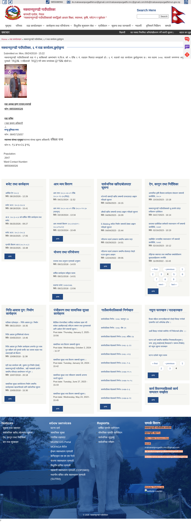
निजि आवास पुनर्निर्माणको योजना (17, 334)
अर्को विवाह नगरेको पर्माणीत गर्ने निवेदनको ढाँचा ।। (167, 331)
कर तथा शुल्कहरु (11, 442)
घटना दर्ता (55, 428)
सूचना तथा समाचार (11, 428)
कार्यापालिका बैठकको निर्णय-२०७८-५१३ (116, 354)
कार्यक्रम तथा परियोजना (57, 25)
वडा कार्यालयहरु (34, 25)
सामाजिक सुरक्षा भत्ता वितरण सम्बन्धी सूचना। (69, 393)
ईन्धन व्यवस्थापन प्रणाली (62, 451)
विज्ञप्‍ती (114, 32)
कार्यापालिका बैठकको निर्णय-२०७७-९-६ (115, 389)
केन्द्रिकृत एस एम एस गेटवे (62, 456)
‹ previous (169, 269)
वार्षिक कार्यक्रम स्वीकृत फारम (64, 273)
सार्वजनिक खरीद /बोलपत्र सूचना (18, 432)
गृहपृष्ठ (8, 25)
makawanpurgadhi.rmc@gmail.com (162, 447)
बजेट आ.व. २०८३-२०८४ (15, 205)
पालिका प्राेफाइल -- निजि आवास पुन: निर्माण (22, 322)
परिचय (19, 25)
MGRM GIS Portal (61, 442)
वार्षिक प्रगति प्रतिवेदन (108, 428)
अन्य (9, 256)
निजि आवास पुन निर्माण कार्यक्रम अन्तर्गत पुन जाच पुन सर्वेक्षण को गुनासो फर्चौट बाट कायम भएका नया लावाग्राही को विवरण (24, 349)
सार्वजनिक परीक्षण (106, 442)
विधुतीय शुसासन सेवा (84, 25)
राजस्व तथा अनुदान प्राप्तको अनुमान (66, 261)
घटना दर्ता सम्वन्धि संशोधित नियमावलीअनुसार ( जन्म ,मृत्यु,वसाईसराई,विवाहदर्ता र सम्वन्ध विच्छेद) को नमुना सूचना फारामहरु (166, 343)
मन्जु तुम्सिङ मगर (11, 129)
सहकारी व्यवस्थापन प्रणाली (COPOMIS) (70, 470)
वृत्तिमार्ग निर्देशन (153, 25)
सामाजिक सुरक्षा (58, 432)
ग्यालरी (138, 25)
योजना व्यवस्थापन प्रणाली (62, 460)
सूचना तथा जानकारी (121, 25)
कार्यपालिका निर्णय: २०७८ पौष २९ (113, 328)
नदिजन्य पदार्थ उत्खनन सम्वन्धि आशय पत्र (117, 239)
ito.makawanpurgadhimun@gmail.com (164, 451)
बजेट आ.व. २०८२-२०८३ (15, 232)
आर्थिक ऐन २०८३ (12, 193)
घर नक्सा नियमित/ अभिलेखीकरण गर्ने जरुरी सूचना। (144, 32)
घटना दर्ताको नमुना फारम (158, 355)
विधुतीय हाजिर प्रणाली (61, 465)
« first (155, 269)
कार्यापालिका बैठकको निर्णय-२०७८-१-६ (115, 363)
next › (161, 284)
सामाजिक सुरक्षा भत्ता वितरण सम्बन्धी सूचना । (69, 359)
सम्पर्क (168, 25)
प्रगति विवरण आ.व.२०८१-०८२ (17, 244)
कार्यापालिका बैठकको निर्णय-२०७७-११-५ (116, 372)
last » (174, 284)
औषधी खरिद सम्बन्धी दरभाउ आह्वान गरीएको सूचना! (119, 212)
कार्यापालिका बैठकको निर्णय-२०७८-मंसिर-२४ (117, 336)
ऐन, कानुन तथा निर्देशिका (14, 437)
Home (4, 39)
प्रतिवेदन (102, 25)
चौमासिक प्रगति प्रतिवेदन (110, 432)
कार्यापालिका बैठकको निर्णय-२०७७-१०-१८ (117, 380)
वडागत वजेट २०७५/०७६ (62, 285)
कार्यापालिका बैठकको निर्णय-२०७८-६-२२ (116, 345)
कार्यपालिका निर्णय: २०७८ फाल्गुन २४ (115, 319)
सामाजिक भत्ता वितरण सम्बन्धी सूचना (66, 344)
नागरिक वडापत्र (58, 437)
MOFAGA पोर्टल (59, 446)
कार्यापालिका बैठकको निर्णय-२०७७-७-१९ (116, 398)
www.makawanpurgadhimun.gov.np (170, 457)
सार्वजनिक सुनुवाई (106, 437)
